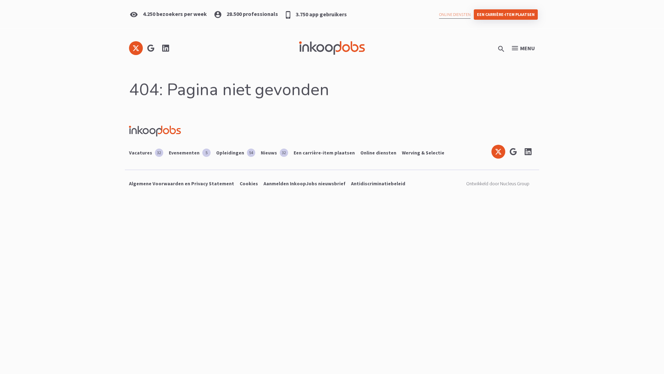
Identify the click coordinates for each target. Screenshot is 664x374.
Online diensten (455, 14)
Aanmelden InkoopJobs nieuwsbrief (304, 183)
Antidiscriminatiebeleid (378, 183)
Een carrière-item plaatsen (506, 14)
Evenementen (188, 153)
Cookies (249, 183)
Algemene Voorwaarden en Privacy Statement (181, 183)
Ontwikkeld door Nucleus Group (497, 183)
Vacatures (145, 153)
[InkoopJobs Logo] (332, 48)
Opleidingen (234, 153)
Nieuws (273, 153)
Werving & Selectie (423, 153)
